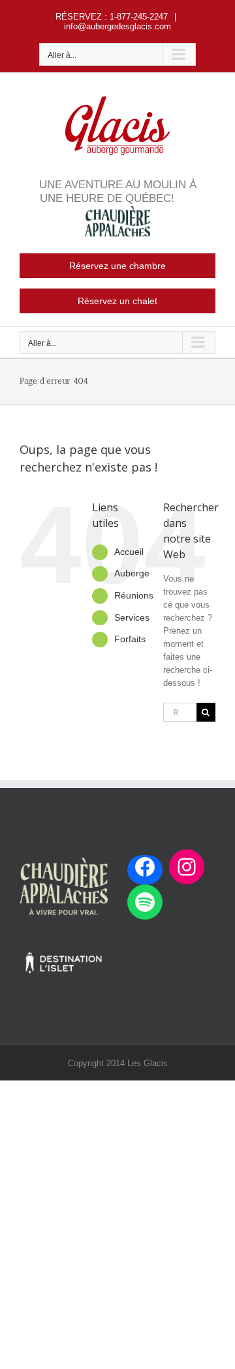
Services (131, 617)
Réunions (133, 595)
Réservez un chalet (117, 301)
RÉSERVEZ (78, 16)
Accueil (129, 551)
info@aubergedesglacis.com (117, 26)
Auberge (131, 573)
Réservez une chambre (117, 266)
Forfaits (130, 639)
